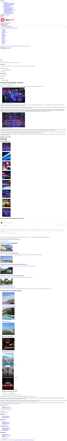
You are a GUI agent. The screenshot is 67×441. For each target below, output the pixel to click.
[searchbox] (33, 16)
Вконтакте (3, 406)
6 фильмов (15, 389)
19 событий (16, 377)
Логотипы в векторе (5, 436)
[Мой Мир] (3, 139)
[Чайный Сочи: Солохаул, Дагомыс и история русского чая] (6, 273)
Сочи (10, 22)
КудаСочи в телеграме (5, 408)
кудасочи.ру (2, 412)
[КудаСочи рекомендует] (8, 377)
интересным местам (4, 24)
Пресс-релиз (4, 421)
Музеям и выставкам (5, 429)
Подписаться (13, 393)
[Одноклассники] (2, 139)
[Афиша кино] (8, 389)
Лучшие (5, 225)
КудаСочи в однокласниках (6, 407)
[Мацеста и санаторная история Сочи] (6, 285)
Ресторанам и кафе (5, 430)
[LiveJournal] (6, 139)
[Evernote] (4, 139)
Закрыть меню (8, 14)
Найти (1, 16)
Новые (1, 225)
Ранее (8, 225)
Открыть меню (3, 14)
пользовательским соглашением (18, 439)
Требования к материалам (6, 428)
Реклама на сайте (5, 434)
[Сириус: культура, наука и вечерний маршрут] (6, 251)
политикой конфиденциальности (29, 439)
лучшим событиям (4, 25)
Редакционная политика (6, 422)
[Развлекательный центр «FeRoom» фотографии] (33, 147)
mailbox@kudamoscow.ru (6, 417)
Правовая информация (5, 423)
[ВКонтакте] (0, 139)
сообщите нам (18, 239)
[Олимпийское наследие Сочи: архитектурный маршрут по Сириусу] (6, 262)
